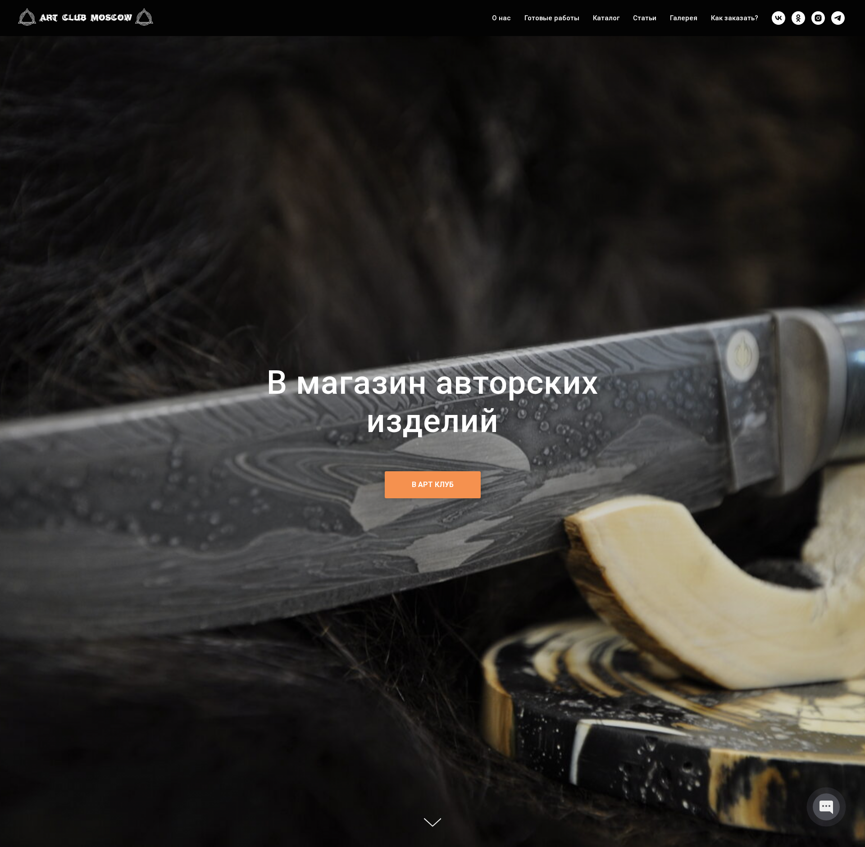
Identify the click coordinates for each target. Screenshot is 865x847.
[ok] (798, 18)
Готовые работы (551, 18)
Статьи (644, 18)
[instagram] (818, 18)
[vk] (778, 18)
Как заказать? (734, 18)
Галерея (683, 18)
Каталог (606, 18)
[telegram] (838, 18)
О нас (501, 18)
